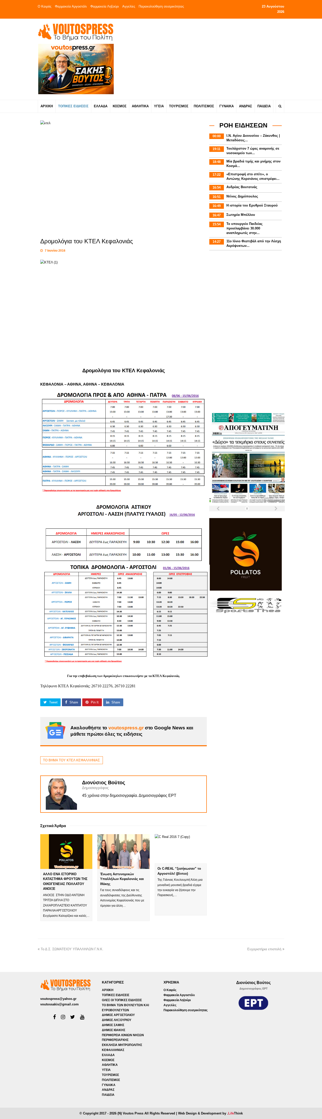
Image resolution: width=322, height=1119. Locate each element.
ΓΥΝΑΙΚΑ (108, 1085)
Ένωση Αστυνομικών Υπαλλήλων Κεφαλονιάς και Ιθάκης (122, 879)
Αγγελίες (128, 6)
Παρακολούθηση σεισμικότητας (161, 6)
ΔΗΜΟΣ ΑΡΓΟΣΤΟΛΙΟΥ (118, 1015)
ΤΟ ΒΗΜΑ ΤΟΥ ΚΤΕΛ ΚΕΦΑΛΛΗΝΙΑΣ (71, 760)
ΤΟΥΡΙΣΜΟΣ (110, 1075)
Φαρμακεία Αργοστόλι (71, 6)
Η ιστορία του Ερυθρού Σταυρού (252, 205)
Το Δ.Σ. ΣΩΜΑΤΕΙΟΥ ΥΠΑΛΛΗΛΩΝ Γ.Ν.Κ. (72, 949)
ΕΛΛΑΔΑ (108, 1055)
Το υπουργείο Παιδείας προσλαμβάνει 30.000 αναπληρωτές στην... (244, 228)
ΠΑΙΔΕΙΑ (108, 1095)
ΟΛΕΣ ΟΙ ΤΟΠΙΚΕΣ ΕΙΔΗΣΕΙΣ (122, 1000)
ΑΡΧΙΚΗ (107, 990)
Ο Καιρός (44, 6)
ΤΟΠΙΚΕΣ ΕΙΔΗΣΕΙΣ (115, 995)
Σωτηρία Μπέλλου (240, 215)
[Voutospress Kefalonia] (75, 32)
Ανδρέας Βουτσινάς (241, 187)
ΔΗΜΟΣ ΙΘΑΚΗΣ (113, 1030)
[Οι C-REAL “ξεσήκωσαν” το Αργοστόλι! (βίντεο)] (181, 848)
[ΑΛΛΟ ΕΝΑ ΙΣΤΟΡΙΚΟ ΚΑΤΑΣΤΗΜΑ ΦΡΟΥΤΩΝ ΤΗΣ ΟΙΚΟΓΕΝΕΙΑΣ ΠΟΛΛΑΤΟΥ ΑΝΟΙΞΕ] (66, 851)
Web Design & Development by (210, 1113)
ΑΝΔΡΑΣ (108, 1090)
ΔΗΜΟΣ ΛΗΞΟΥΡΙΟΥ (116, 1020)
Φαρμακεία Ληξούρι (104, 6)
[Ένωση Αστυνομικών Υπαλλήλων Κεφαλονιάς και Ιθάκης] (123, 851)
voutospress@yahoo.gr (58, 999)
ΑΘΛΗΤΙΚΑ (110, 1065)
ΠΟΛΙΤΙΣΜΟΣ (111, 1080)
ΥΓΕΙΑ (106, 1070)
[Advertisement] (205, 59)
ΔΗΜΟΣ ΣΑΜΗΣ (113, 1025)
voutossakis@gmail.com (59, 1004)
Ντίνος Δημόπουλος (242, 196)
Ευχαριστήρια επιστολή (264, 949)
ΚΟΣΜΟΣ (108, 1060)
